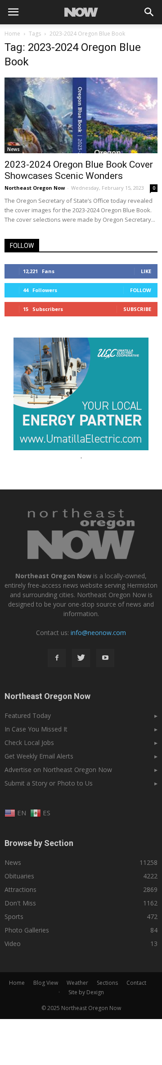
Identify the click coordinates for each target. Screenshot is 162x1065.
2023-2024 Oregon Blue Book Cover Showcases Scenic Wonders (78, 170)
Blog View (45, 983)
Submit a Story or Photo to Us (48, 783)
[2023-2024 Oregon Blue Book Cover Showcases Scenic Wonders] (81, 115)
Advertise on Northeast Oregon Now (58, 769)
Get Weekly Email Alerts (38, 756)
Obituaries (19, 876)
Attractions (20, 889)
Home (12, 33)
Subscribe (137, 309)
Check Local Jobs (29, 742)
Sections (107, 983)
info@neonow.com (98, 632)
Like (146, 271)
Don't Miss (20, 903)
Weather (77, 983)
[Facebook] (57, 658)
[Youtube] (105, 658)
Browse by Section (38, 843)
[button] (149, 12)
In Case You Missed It (36, 729)
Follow (140, 290)
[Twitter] (81, 658)
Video (12, 943)
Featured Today (27, 715)
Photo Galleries (26, 930)
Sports (13, 916)
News (13, 149)
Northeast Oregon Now (34, 187)
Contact (136, 983)
